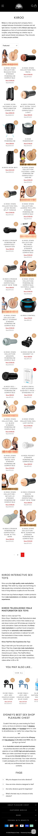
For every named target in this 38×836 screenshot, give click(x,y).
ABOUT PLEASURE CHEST (18, 805)
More (18, 815)
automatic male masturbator (22, 630)
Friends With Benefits (18, 820)
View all (19, 673)
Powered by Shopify (26, 832)
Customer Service (18, 810)
